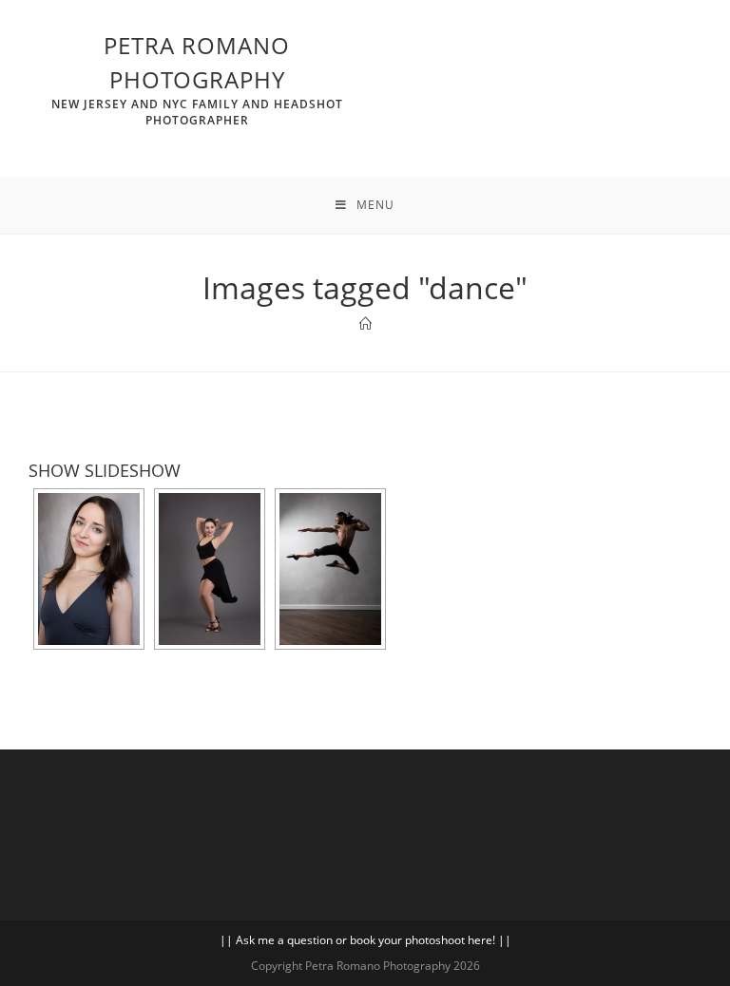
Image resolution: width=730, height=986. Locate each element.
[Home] (365, 323)
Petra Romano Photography (197, 78)
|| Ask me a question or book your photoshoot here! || (365, 940)
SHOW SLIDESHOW (105, 470)
